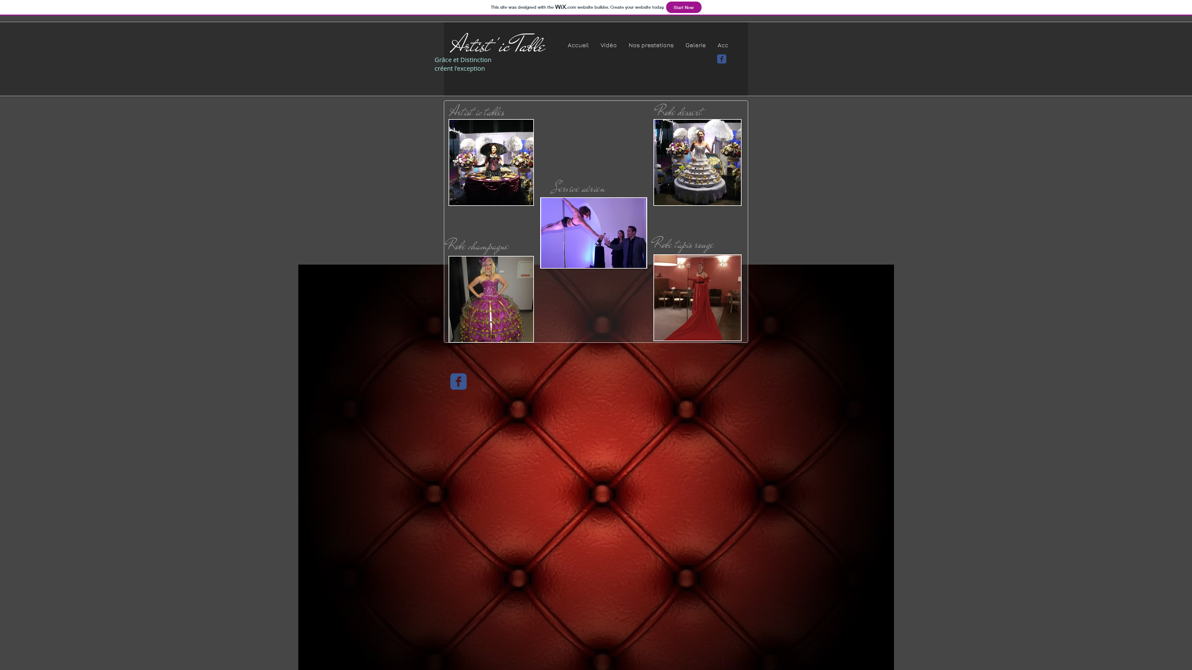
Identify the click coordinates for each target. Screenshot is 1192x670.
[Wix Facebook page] (458, 381)
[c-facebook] (721, 59)
